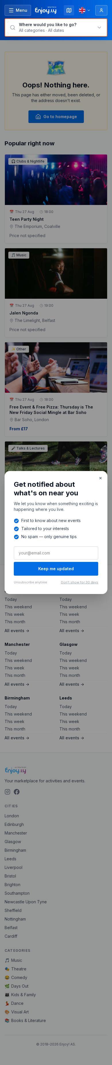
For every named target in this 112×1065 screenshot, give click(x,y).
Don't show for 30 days (79, 582)
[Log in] (101, 10)
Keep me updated (56, 568)
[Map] (69, 10)
